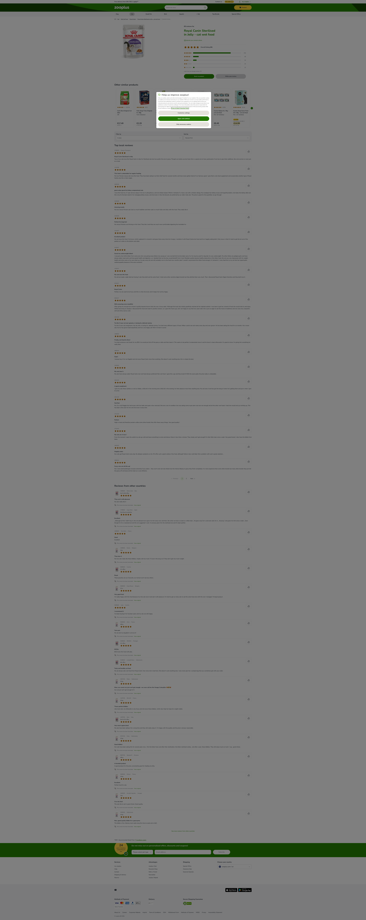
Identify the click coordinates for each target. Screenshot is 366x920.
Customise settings (184, 113)
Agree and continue (184, 119)
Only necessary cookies (183, 124)
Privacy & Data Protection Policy (180, 108)
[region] (183, 110)
